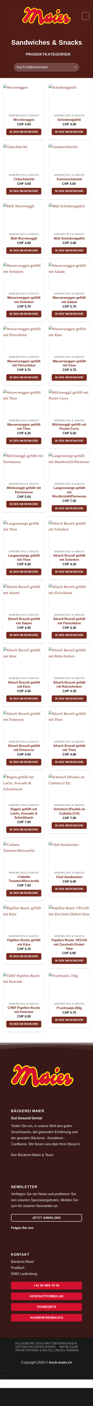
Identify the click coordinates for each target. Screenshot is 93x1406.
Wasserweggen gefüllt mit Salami (69, 300)
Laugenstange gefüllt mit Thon (24, 557)
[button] (6, 16)
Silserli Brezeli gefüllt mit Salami (24, 621)
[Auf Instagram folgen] (44, 1227)
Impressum (68, 1346)
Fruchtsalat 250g (69, 1008)
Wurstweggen (23, 119)
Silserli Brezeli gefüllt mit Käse (24, 684)
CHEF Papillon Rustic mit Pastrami (24, 1010)
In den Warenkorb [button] (24, 131)
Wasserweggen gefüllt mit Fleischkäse (23, 363)
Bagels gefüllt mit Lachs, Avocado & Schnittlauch (23, 813)
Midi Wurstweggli (24, 238)
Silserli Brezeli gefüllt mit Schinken (69, 557)
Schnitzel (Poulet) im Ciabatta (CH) (69, 811)
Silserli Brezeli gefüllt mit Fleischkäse (69, 621)
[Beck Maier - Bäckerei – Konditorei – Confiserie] (46, 16)
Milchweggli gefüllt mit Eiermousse (24, 490)
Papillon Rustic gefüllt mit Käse (23, 942)
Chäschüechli (24, 179)
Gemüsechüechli (69, 179)
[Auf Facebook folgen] (38, 1227)
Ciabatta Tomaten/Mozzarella (24, 879)
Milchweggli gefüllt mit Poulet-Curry (69, 426)
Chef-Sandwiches (69, 877)
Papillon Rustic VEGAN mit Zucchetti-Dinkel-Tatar (69, 944)
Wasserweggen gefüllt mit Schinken (23, 300)
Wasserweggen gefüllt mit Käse (69, 363)
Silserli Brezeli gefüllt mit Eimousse (24, 748)
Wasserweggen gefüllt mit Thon (23, 426)
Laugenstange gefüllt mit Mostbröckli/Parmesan (69, 492)
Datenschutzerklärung (35, 1346)
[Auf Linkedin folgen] (50, 1227)
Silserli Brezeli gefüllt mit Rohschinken (69, 684)
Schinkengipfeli (69, 119)
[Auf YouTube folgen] (56, 1227)
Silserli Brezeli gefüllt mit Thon (69, 748)
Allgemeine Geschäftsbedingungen (46, 1343)
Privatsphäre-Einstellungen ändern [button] (47, 1350)
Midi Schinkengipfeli (69, 238)
